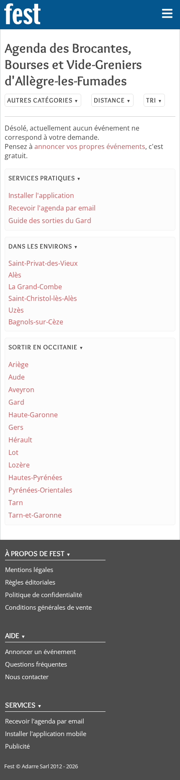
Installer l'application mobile (45, 733)
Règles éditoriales (30, 582)
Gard (16, 402)
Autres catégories (43, 100)
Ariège (18, 364)
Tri (154, 100)
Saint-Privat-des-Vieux (42, 263)
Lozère (19, 465)
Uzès (16, 310)
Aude (16, 377)
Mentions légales (29, 569)
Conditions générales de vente (48, 607)
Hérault (20, 439)
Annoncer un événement (40, 651)
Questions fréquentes (36, 664)
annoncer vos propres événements (89, 146)
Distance (112, 100)
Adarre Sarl (35, 766)
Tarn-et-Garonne (35, 515)
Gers (15, 427)
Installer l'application (41, 195)
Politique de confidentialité (43, 594)
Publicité (17, 746)
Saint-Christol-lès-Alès (42, 298)
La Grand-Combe (35, 286)
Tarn (15, 502)
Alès (14, 275)
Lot (13, 452)
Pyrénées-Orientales (40, 490)
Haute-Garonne (33, 414)
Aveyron (21, 389)
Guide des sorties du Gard (49, 220)
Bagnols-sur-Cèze (35, 321)
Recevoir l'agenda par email (51, 208)
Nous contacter (27, 676)
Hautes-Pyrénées (35, 477)
